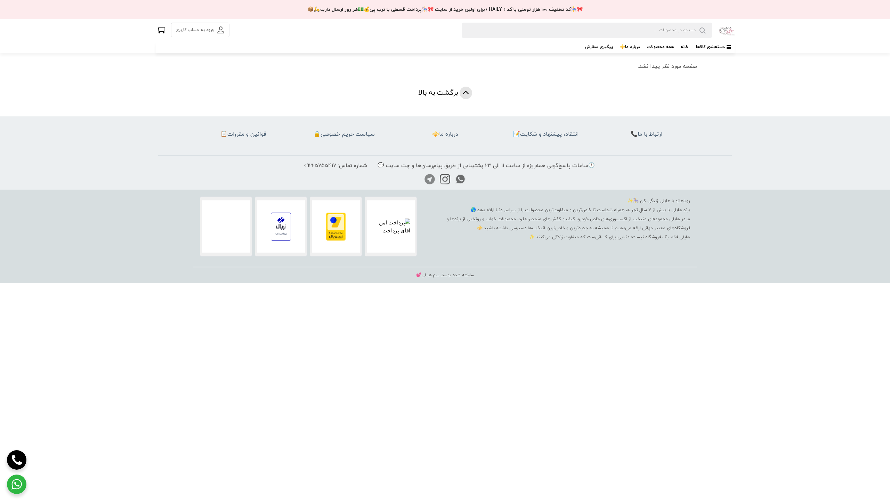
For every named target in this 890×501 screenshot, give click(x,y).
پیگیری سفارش (599, 47)
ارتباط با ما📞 (647, 134)
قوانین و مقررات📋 (243, 134)
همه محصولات (660, 47)
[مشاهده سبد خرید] (162, 29)
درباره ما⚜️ (630, 47)
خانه (684, 47)
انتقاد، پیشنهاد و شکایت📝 (546, 134)
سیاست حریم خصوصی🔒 (344, 134)
